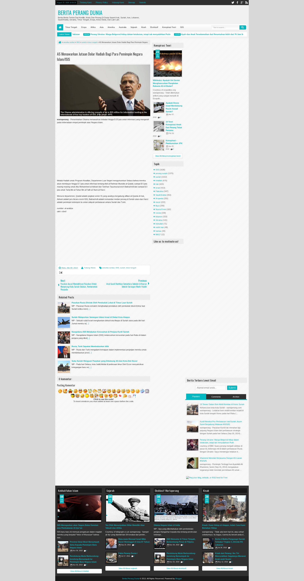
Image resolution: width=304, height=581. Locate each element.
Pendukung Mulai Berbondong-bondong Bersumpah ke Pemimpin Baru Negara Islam (84, 559)
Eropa (83, 27)
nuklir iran (160, 227)
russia (158, 213)
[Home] (59, 42)
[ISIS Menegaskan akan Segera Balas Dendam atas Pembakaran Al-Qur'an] (79, 508)
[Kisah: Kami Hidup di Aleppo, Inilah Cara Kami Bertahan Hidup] (224, 508)
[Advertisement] (98, 49)
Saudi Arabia (161, 195)
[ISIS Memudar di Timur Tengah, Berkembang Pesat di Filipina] (160, 544)
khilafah (159, 180)
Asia (101, 27)
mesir (158, 202)
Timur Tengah (71, 27)
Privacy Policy (102, 2)
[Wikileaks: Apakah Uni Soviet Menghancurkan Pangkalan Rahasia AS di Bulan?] (168, 63)
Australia (122, 27)
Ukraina (159, 220)
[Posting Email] (60, 273)
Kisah (143, 27)
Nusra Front (161, 209)
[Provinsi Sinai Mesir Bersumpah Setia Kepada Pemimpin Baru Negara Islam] (63, 546)
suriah (122, 268)
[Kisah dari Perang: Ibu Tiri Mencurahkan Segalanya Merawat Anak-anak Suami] (208, 558)
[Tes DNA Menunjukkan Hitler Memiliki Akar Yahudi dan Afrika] (127, 508)
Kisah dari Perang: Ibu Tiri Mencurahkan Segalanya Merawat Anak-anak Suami (230, 556)
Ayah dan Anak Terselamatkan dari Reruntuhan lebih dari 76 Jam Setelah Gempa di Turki (214, 34)
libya (157, 206)
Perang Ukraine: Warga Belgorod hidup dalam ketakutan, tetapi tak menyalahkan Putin (123, 34)
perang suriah (161, 173)
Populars (196, 396)
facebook (237, 2)
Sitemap (131, 2)
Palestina (159, 191)
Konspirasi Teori (169, 27)
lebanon (159, 217)
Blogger (178, 578)
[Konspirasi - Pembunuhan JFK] (159, 145)
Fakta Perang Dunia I (127, 553)
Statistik (142, 2)
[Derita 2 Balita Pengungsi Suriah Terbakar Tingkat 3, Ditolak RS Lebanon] (208, 544)
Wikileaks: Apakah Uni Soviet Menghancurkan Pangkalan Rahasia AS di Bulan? (166, 83)
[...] (89, 309)
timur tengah (131, 268)
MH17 (158, 234)
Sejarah (134, 27)
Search (242, 27)
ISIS (182, 27)
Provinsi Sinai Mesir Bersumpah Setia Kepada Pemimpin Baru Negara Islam (84, 545)
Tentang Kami (85, 2)
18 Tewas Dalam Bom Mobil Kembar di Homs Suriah (222, 404)
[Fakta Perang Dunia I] (111, 558)
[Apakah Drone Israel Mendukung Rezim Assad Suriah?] (159, 107)
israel (158, 188)
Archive (236, 397)
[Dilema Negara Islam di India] (176, 508)
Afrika (93, 27)
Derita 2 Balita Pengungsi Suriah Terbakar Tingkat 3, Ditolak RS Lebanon (230, 542)
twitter (232, 2)
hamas (158, 231)
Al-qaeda (159, 198)
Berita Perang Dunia (80, 13)
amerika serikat (108, 268)
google (242, 2)
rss (246, 2)
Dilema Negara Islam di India (167, 525)
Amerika (111, 27)
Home (60, 27)
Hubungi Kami (118, 2)
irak (157, 184)
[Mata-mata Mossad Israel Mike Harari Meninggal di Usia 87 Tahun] (111, 544)
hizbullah (159, 224)
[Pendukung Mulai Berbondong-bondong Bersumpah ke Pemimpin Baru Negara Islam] (63, 561)
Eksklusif (154, 27)
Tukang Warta (90, 268)
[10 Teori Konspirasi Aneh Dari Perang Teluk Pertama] (159, 126)
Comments (216, 397)
